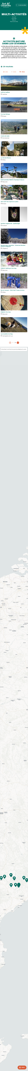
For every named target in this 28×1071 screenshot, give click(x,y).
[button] (15, 885)
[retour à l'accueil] (6, 5)
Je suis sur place (22, 5)
